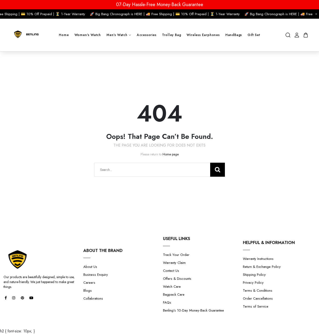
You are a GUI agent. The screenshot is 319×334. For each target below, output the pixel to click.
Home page (171, 154)
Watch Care (172, 286)
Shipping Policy (254, 274)
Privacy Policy (253, 282)
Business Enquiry (95, 274)
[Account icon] (297, 35)
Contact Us (171, 270)
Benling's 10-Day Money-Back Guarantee (193, 310)
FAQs (167, 302)
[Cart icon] (305, 35)
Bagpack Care (173, 294)
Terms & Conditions (257, 290)
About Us (90, 266)
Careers (89, 282)
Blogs (87, 290)
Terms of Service (255, 306)
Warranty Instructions (258, 258)
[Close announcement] (316, 14)
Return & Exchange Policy (262, 266)
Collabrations (93, 298)
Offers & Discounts (177, 278)
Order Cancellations (258, 298)
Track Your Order (176, 254)
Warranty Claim (174, 262)
